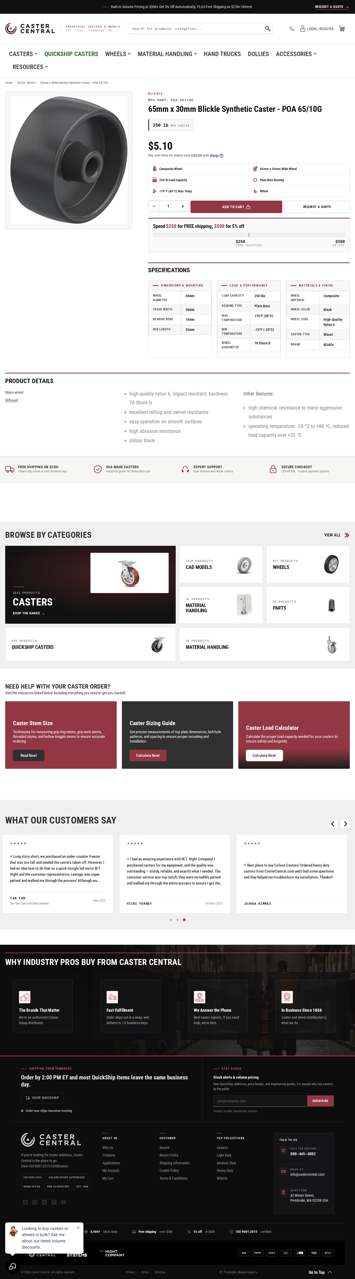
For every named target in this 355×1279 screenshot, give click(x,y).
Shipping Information (175, 1163)
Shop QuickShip (45, 1098)
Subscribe (320, 1101)
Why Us (107, 1148)
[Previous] (333, 823)
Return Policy (169, 1155)
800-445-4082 (302, 1153)
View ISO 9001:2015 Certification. (45, 1166)
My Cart (108, 1178)
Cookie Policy (169, 1170)
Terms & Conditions (173, 1178)
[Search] (268, 28)
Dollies (258, 54)
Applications (111, 1163)
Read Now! (29, 755)
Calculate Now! (148, 755)
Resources (28, 67)
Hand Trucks (222, 54)
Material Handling (165, 54)
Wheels (115, 54)
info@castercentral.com (307, 1174)
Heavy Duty (225, 1170)
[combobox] (200, 28)
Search (164, 1148)
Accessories (294, 54)
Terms (145, 1272)
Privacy (130, 1272)
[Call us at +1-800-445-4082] (291, 28)
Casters (21, 54)
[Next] (345, 823)
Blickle (155, 94)
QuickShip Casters (71, 54)
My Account (110, 1170)
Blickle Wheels (26, 83)
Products (108, 1155)
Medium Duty (226, 1163)
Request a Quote (317, 207)
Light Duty (224, 1155)
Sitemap (160, 1272)
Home (8, 83)
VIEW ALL (332, 535)
